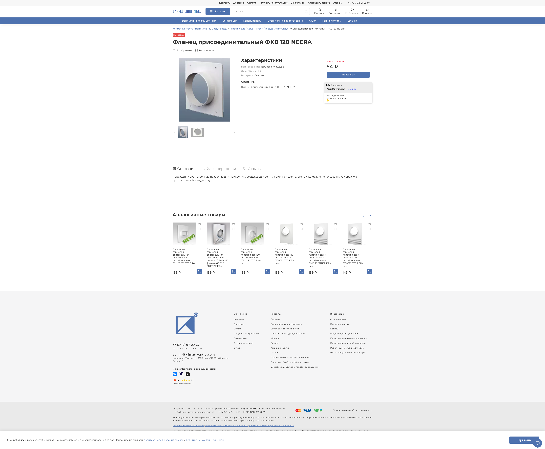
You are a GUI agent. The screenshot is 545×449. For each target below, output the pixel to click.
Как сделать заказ (339, 324)
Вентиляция (229, 20)
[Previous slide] (177, 89)
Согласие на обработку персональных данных (295, 367)
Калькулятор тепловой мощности (348, 343)
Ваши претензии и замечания (286, 324)
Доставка (238, 2)
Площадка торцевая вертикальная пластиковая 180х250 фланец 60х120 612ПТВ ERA (184, 256)
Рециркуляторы (331, 20)
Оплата (251, 2)
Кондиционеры (252, 20)
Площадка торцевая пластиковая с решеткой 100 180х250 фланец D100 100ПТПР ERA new (320, 257)
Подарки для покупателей (344, 333)
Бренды (334, 328)
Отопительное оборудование (285, 20)
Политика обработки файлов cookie (290, 362)
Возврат (275, 343)
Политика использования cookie (188, 426)
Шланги (352, 20)
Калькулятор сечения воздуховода (348, 338)
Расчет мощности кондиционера (347, 352)
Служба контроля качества (285, 328)
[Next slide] (232, 89)
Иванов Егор (365, 410)
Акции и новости (280, 348)
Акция (312, 20)
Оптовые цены (338, 319)
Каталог (220, 11)
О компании (298, 2)
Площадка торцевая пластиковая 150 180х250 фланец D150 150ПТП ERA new (251, 256)
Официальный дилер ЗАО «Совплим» (290, 357)
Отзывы (337, 2)
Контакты (224, 2)
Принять (524, 440)
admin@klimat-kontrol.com (194, 354)
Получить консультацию (273, 2)
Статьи (274, 352)
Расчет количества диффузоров (347, 348)
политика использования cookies (163, 440)
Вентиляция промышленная (199, 20)
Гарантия (275, 319)
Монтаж (275, 338)
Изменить (351, 89)
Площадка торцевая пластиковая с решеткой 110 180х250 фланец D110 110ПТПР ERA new (353, 257)
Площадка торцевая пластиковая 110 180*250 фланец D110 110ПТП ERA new (284, 256)
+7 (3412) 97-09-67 (361, 3)
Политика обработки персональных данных (226, 426)
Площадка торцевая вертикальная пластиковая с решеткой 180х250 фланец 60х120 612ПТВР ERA (217, 257)
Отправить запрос (319, 2)
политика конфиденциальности (205, 440)
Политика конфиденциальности (288, 333)
